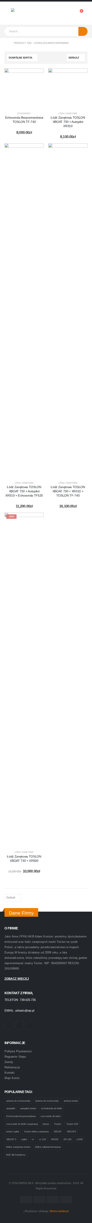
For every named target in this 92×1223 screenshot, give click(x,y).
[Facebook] (8, 1025)
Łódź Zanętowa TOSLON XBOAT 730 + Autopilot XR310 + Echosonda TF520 (24, 491)
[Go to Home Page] (6, 43)
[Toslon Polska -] (23, 13)
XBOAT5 (71, 1131)
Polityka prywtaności (18, 1051)
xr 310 (42, 1139)
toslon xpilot (12, 1131)
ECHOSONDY (24, 113)
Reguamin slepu (15, 1056)
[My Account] (68, 13)
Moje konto (11, 1078)
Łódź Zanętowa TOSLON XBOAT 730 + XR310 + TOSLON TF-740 (68, 491)
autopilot (10, 1108)
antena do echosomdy (18, 1100)
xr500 (79, 1139)
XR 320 (67, 1139)
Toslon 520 (72, 1124)
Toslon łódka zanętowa (36, 1131)
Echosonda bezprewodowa (21, 1116)
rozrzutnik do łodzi (51, 1116)
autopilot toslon (28, 1108)
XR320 (54, 1139)
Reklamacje (12, 1067)
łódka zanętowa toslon (18, 1147)
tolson (46, 1124)
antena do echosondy (47, 1100)
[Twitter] (19, 1025)
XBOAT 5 (11, 1139)
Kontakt (9, 1072)
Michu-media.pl (59, 1211)
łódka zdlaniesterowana (48, 1147)
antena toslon (71, 1100)
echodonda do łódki (51, 1108)
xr (33, 1139)
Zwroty (8, 1062)
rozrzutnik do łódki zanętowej (22, 1124)
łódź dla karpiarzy (15, 1154)
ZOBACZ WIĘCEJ (16, 978)
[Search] (83, 31)
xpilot (24, 1139)
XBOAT (58, 1131)
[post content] (24, 87)
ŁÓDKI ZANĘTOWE (68, 113)
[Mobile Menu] (7, 13)
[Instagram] (29, 1025)
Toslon (57, 1124)
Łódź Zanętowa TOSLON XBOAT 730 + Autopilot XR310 (68, 122)
